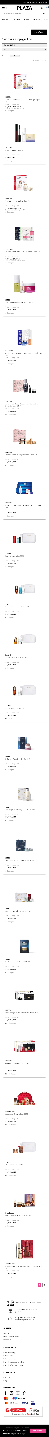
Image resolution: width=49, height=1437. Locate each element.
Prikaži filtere (38, 32)
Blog (5, 1381)
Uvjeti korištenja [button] (18, 1433)
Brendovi (5, 20)
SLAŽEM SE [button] (37, 1431)
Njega (26, 20)
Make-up (37, 20)
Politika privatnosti (10, 1359)
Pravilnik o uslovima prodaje (13, 1362)
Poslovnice (27, 2)
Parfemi (17, 20)
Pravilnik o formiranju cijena (13, 1365)
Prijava (34, 2)
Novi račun (43, 2)
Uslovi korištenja (9, 1353)
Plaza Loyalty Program (11, 1336)
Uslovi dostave (8, 1356)
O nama (6, 1333)
